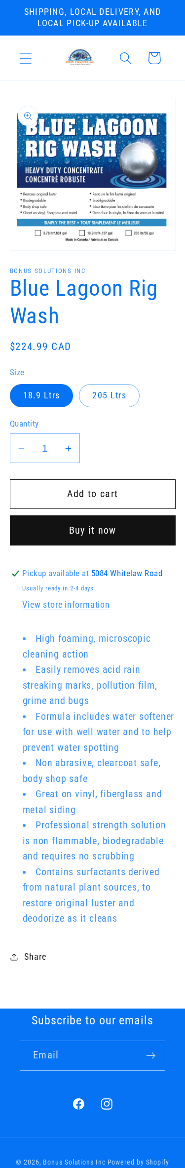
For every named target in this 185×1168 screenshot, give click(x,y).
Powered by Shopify (138, 1162)
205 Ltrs (109, 395)
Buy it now (92, 530)
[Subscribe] (151, 1056)
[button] (25, 58)
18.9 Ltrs (41, 395)
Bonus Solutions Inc (74, 1162)
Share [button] (35, 956)
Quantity (24, 423)
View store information (66, 604)
